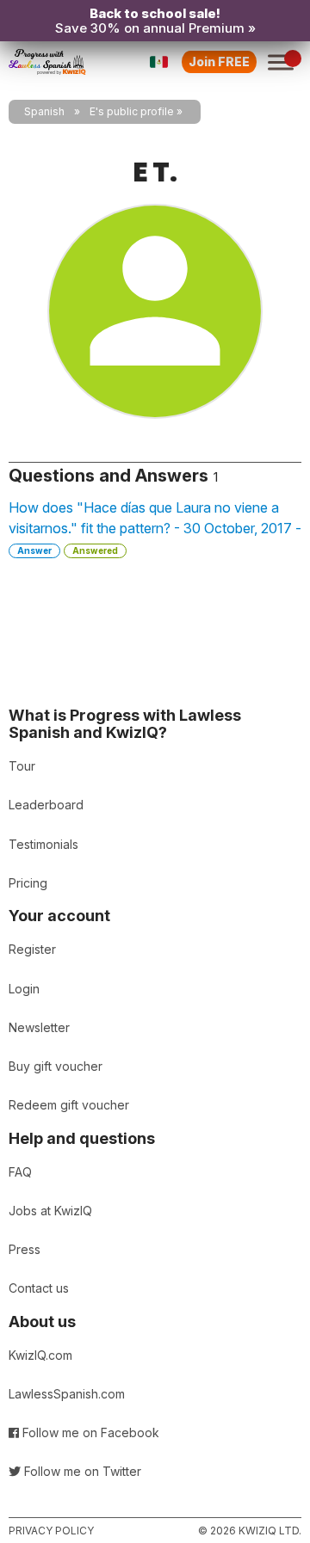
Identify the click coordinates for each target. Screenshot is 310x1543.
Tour (22, 766)
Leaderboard (46, 804)
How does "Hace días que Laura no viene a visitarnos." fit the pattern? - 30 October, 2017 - (155, 527)
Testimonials (43, 844)
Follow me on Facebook (89, 1432)
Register (32, 949)
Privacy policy (51, 1530)
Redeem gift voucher (69, 1104)
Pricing (28, 883)
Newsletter (39, 1027)
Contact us (39, 1288)
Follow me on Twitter (81, 1471)
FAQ (20, 1172)
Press (24, 1249)
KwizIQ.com (40, 1355)
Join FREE (219, 61)
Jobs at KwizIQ (50, 1210)
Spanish (44, 111)
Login (24, 988)
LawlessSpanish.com (67, 1393)
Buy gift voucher (55, 1066)
